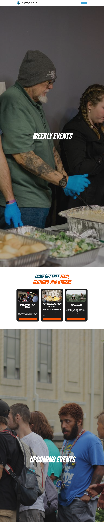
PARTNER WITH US (65, 3)
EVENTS (56, 3)
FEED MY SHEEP (29, 3)
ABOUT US (48, 3)
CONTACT (74, 3)
